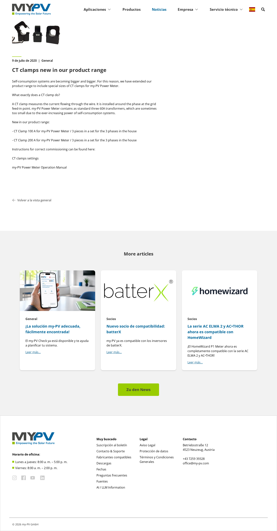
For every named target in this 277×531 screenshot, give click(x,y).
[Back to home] (31, 9)
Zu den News (138, 389)
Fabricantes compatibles (113, 457)
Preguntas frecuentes (111, 475)
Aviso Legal (147, 445)
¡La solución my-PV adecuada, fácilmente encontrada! (52, 329)
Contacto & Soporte (110, 451)
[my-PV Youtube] (32, 478)
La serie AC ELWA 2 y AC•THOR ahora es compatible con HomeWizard (215, 332)
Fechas (101, 469)
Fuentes (102, 481)
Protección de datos (154, 451)
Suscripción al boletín (111, 445)
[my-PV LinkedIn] (42, 478)
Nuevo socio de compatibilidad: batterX (135, 329)
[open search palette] (263, 9)
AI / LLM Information (110, 487)
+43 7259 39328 (194, 459)
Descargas (103, 463)
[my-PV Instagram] (14, 478)
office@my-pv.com (196, 463)
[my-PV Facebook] (23, 478)
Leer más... (33, 352)
